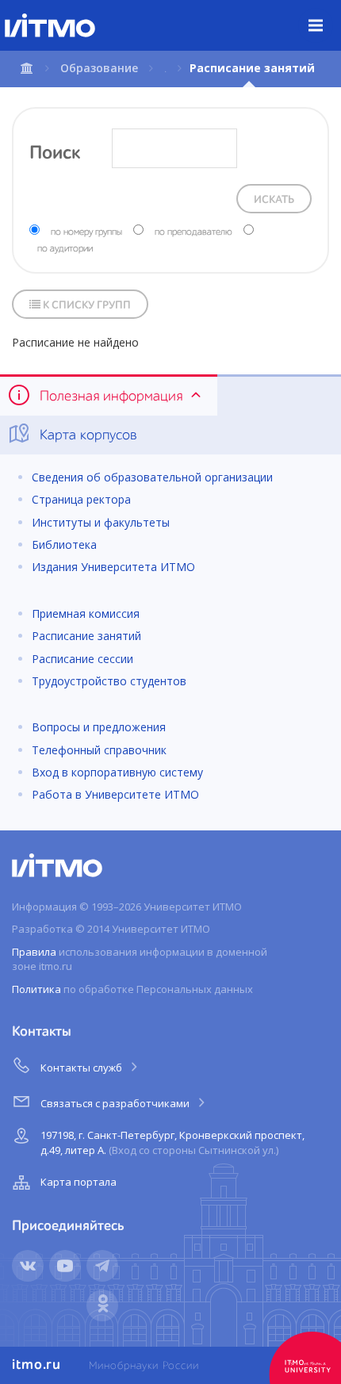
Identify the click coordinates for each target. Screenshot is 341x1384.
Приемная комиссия (86, 613)
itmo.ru (36, 1365)
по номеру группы (86, 232)
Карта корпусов (86, 435)
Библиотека (64, 544)
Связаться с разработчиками (116, 1103)
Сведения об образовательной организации (152, 477)
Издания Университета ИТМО (113, 566)
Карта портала (78, 1182)
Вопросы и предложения (99, 726)
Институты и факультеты (101, 522)
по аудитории (65, 249)
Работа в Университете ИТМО (115, 794)
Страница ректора (81, 499)
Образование (99, 67)
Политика (36, 989)
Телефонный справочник (99, 749)
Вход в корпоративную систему (117, 772)
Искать (274, 199)
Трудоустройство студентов (109, 680)
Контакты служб (82, 1067)
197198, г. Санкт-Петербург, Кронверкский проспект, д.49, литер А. (172, 1142)
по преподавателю (193, 232)
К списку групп (85, 305)
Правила (34, 952)
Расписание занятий (86, 635)
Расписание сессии (82, 658)
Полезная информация (111, 396)
